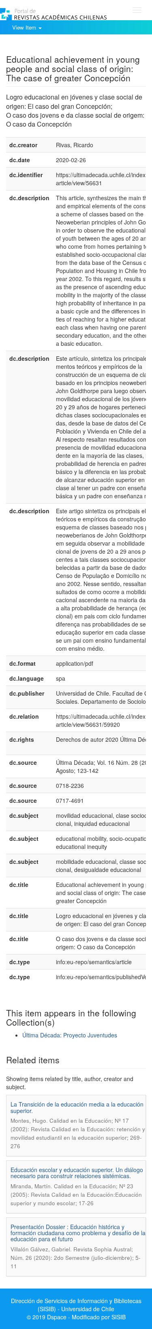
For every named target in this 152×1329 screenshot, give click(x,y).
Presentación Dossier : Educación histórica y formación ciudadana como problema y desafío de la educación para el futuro (78, 1233)
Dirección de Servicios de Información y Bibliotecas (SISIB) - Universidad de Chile (76, 1305)
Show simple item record (37, 46)
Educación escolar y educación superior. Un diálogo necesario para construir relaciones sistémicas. (77, 1173)
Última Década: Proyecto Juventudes (69, 1035)
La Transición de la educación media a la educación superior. (77, 1107)
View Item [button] (25, 27)
